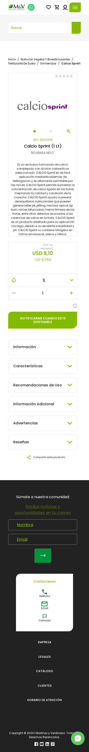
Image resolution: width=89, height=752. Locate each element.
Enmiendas (48, 63)
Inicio (12, 59)
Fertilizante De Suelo (21, 63)
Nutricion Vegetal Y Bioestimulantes (45, 59)
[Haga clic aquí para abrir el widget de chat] (78, 738)
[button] (48, 7)
